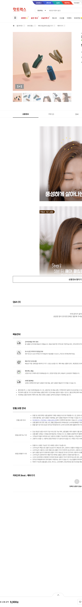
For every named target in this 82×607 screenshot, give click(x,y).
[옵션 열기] (58, 595)
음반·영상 (34, 18)
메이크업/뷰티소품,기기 (45, 26)
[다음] (72, 62)
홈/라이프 (20, 26)
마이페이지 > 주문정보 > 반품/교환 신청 (44, 420)
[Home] (14, 26)
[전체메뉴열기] (15, 17)
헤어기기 (60, 26)
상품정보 (25, 114)
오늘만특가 (45, 18)
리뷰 (51, 114)
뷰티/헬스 (30, 26)
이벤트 (69, 18)
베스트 (54, 18)
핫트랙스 (40, 10)
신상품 (61, 18)
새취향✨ (24, 18)
